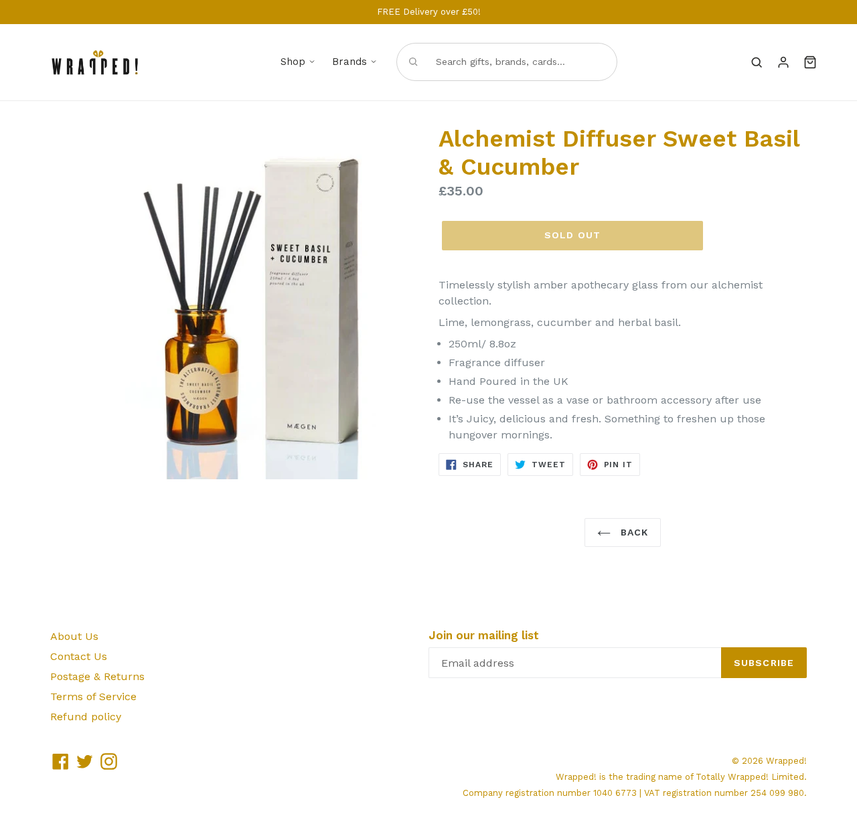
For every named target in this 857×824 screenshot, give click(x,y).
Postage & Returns (97, 676)
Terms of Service (93, 696)
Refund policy (85, 716)
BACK (633, 532)
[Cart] (810, 62)
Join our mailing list (483, 635)
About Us (74, 636)
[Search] (756, 62)
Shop (293, 62)
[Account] (783, 62)
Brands (349, 62)
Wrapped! (786, 761)
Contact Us (78, 656)
